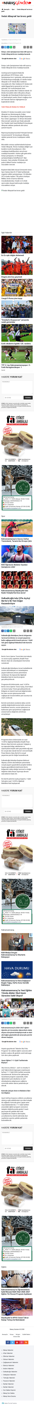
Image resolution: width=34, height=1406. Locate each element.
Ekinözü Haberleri (8, 1365)
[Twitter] (5, 47)
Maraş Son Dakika (8, 1393)
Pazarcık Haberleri (9, 1381)
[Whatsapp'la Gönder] (11, 47)
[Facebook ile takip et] (8, 1342)
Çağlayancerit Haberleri (10, 1362)
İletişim (18, 1334)
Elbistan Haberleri (8, 1356)
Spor (13, 9)
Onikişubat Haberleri (9, 1375)
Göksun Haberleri (8, 1359)
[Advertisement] (17, 212)
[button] (24, 47)
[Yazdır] (14, 47)
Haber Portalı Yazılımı (10, 1403)
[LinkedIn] (8, 47)
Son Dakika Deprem (9, 1390)
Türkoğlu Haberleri (9, 1378)
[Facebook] (2, 47)
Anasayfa (6, 9)
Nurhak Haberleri (8, 1384)
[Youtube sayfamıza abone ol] (17, 1342)
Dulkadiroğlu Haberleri (10, 1372)
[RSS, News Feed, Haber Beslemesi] (26, 1342)
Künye (12, 1334)
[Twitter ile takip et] (12, 1342)
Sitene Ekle (16, 1336)
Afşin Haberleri (8, 1353)
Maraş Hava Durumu (9, 1396)
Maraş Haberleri (8, 1350)
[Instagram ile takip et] (21, 1342)
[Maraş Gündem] (17, 3)
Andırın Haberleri (8, 1368)
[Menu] (3, 3)
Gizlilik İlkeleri (26, 1334)
